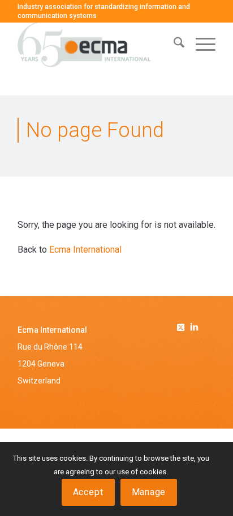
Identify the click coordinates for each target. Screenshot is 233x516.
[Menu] (199, 44)
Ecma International (85, 249)
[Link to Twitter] (182, 325)
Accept (88, 492)
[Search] (173, 44)
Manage (149, 492)
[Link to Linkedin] (194, 328)
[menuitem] (173, 44)
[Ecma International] (97, 44)
